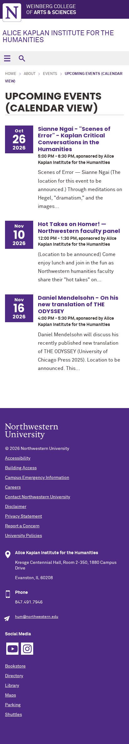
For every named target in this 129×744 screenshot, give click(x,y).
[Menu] (7, 58)
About (29, 74)
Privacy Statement (23, 516)
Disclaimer (15, 507)
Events (50, 74)
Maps (10, 695)
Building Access (21, 468)
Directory (14, 676)
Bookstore (15, 666)
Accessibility (17, 458)
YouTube (12, 649)
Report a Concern (22, 526)
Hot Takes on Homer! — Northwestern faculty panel (79, 227)
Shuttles (13, 714)
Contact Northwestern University (37, 497)
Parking (13, 705)
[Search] (22, 58)
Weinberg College (51, 9)
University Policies (23, 536)
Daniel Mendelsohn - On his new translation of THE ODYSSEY (78, 304)
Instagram (27, 649)
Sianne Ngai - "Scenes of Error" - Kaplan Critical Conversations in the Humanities (74, 139)
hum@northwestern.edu (36, 617)
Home (10, 74)
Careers (13, 487)
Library (12, 685)
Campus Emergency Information (37, 477)
